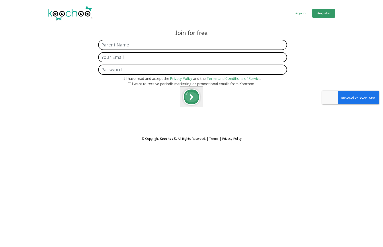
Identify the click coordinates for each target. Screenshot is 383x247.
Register (324, 13)
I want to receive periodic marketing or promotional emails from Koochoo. (193, 83)
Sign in (300, 13)
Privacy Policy (181, 78)
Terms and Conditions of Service (233, 78)
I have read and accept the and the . (193, 78)
